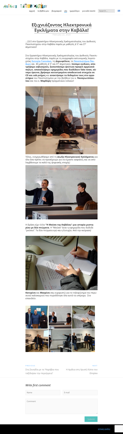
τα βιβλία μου (43, 11)
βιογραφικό (57, 11)
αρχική (32, 11)
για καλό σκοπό (88, 11)
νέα (65, 11)
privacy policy (104, 429)
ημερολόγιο (75, 11)
